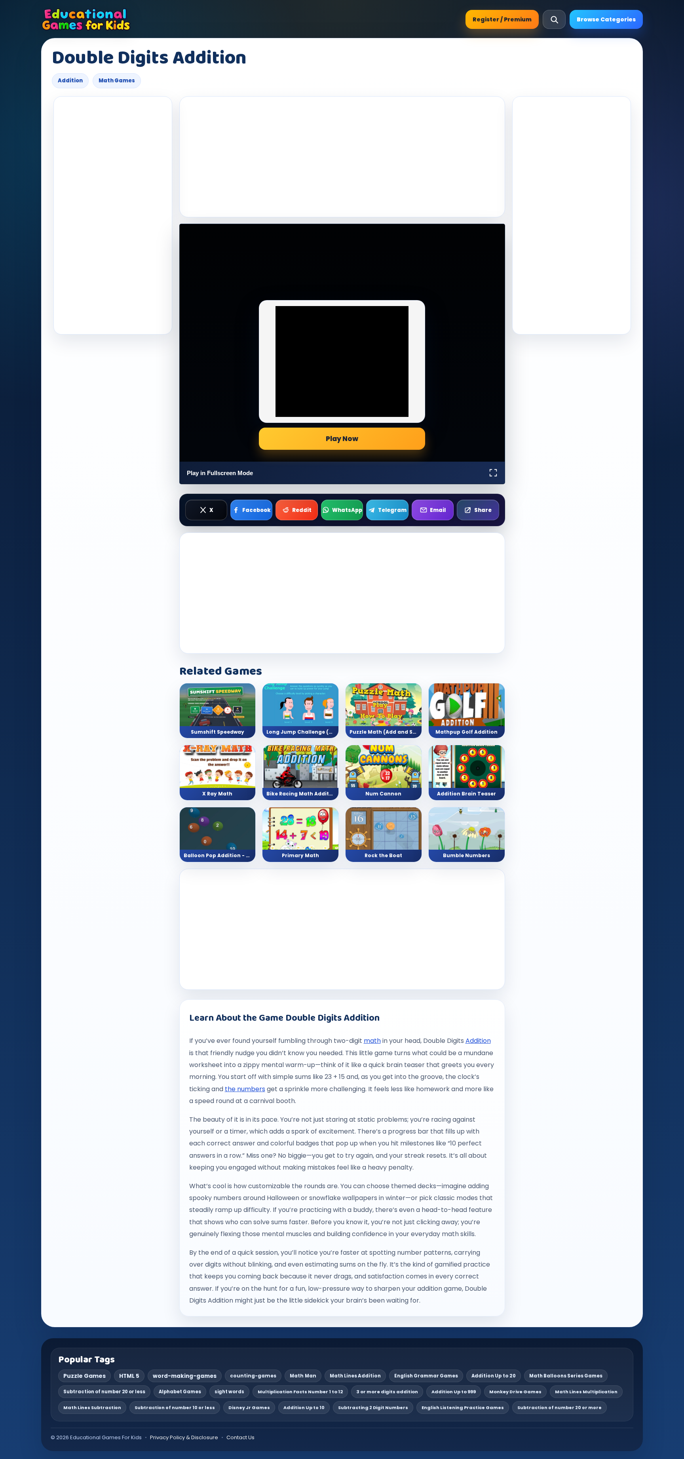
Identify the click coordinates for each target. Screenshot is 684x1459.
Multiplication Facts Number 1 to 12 (300, 1392)
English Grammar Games (426, 1376)
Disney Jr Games (249, 1407)
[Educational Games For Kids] (86, 19)
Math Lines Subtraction (92, 1407)
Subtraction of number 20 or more (559, 1407)
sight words (229, 1392)
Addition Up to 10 (304, 1407)
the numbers (245, 1089)
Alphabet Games (180, 1392)
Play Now (342, 438)
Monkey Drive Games (515, 1392)
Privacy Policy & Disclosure (184, 1437)
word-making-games (185, 1376)
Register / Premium (502, 19)
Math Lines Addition (355, 1376)
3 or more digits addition (387, 1392)
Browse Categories (606, 19)
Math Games (117, 80)
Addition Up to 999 (453, 1392)
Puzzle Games (84, 1376)
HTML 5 (129, 1376)
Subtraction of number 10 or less (175, 1407)
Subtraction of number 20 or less (104, 1392)
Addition (70, 80)
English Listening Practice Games (463, 1407)
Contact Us (240, 1437)
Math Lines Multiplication (586, 1392)
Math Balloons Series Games (565, 1376)
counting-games (253, 1376)
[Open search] (554, 19)
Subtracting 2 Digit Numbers (373, 1407)
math (372, 1040)
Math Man (303, 1376)
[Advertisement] (112, 215)
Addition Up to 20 (493, 1376)
